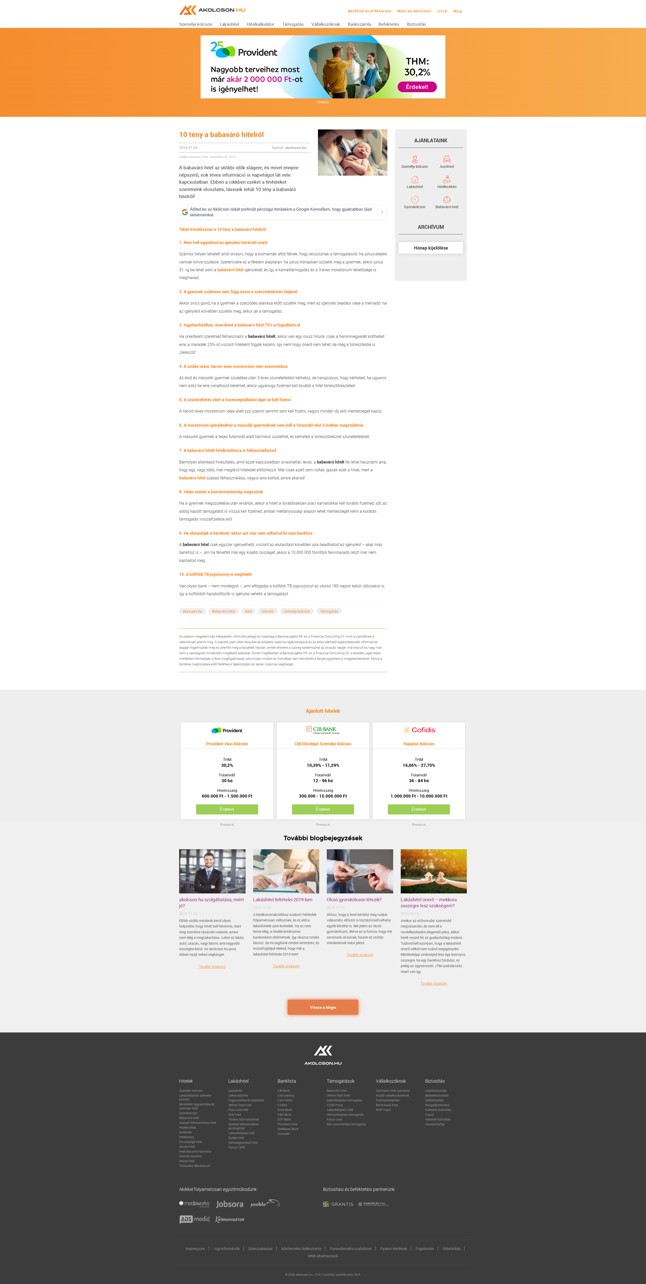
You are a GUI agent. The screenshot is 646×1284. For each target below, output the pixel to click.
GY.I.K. (442, 11)
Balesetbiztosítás (436, 1095)
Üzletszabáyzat (260, 1248)
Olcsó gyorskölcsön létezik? (354, 899)
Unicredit (284, 1134)
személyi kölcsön (297, 611)
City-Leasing (286, 1095)
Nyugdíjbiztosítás (437, 1105)
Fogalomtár (425, 1248)
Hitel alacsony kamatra (195, 1151)
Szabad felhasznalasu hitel (197, 1123)
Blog (457, 11)
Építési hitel (236, 1138)
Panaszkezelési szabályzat (351, 1248)
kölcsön (268, 611)
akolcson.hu (192, 611)
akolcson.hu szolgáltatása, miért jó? (211, 902)
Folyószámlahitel (387, 1100)
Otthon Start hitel (240, 1105)
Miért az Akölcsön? (414, 11)
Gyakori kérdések (393, 1248)
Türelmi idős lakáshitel (243, 1119)
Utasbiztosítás (435, 1124)
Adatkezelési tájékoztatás (301, 1248)
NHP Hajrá (383, 1110)
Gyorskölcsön (414, 206)
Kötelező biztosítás (438, 1110)
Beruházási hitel (387, 1105)
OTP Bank (284, 1119)
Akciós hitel (187, 1146)
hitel (248, 611)
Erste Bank (285, 1110)
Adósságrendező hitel (243, 1142)
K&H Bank (284, 1114)
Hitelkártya (186, 1137)
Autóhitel (447, 166)
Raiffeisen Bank (288, 1129)
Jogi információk (226, 1248)
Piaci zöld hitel (238, 1110)
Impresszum (195, 1248)
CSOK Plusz (335, 1105)
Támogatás (329, 611)
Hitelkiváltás (446, 186)
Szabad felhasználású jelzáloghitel (243, 1126)
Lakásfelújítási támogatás (344, 1100)
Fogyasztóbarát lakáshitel (246, 1100)
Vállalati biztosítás (438, 1119)
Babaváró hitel (223, 611)
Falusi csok (334, 1119)
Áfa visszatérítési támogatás (346, 1124)
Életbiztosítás (434, 1100)
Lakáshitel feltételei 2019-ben (282, 899)
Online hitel (186, 1161)
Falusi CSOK (236, 1147)
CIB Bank (284, 1090)
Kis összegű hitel (190, 1142)
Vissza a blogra (323, 1007)
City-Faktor (285, 1100)
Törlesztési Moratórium (194, 1166)
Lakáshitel (415, 186)
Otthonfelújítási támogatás (345, 1114)
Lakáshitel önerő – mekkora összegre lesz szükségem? (429, 902)
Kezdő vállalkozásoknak (392, 1095)
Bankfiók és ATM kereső (369, 11)
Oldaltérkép (452, 1248)
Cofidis (282, 1105)
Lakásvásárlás (238, 1095)
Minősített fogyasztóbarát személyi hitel (196, 1106)
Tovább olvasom (212, 966)
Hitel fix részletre (190, 1156)
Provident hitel (287, 1124)
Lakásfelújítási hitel (241, 1133)
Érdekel (227, 809)
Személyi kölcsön (414, 166)
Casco (429, 1114)
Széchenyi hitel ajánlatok (393, 1090)
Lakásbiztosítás (436, 1090)
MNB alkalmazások (323, 1255)
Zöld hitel (234, 1114)
